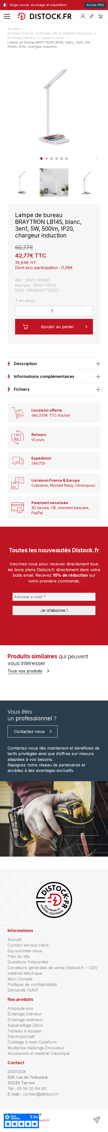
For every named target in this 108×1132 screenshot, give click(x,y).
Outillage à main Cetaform (32, 1042)
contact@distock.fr (41, 1094)
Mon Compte (20, 978)
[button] (41, 158)
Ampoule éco (20, 1008)
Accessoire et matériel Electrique (39, 1053)
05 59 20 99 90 (31, 1088)
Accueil (15, 939)
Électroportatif (21, 1036)
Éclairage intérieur (25, 1013)
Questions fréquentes (28, 961)
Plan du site (19, 956)
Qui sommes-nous (25, 950)
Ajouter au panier (57, 326)
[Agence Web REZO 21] (96, 1120)
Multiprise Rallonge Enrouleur (36, 1047)
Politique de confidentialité (32, 984)
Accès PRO (95, 5)
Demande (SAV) (23, 990)
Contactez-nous (29, 731)
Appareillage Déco (25, 1025)
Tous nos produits (25, 671)
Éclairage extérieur (25, 1019)
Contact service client (28, 945)
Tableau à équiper (25, 1030)
